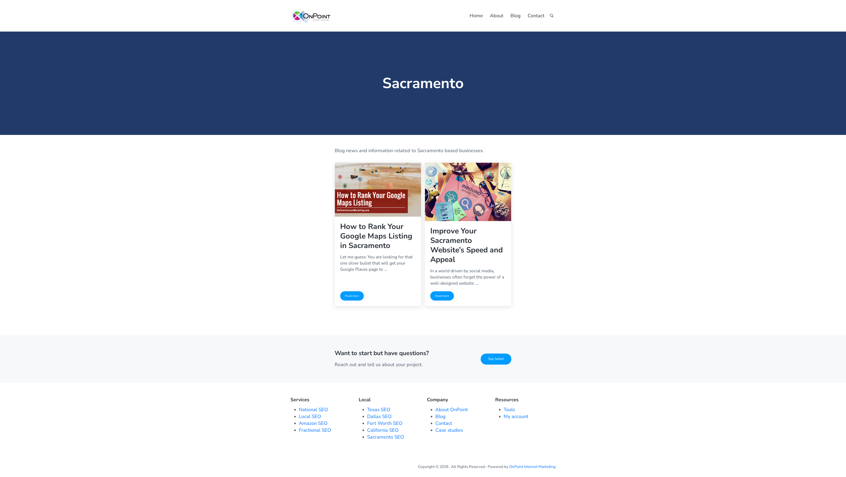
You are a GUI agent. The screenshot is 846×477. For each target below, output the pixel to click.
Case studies (449, 430)
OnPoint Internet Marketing (532, 466)
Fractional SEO (315, 430)
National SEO (313, 409)
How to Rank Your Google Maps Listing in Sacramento (376, 236)
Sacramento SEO (385, 437)
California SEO (383, 430)
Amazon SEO (313, 423)
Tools (509, 409)
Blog (440, 416)
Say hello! (496, 358)
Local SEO (310, 416)
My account (516, 416)
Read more (354, 296)
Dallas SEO (379, 416)
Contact (443, 423)
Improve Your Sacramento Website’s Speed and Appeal (466, 245)
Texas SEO (378, 409)
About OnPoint (451, 409)
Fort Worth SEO (384, 423)
